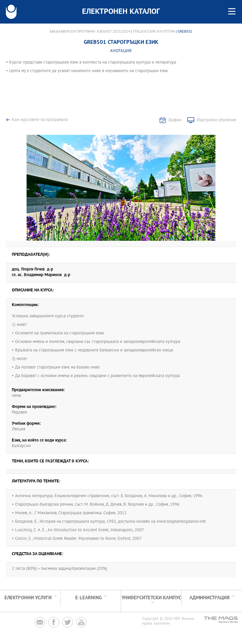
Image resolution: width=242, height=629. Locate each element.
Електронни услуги (28, 598)
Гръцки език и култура (154, 31)
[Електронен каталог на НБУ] (11, 12)
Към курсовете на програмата (40, 120)
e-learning (88, 598)
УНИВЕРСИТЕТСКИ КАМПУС (151, 598)
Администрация (209, 598)
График (175, 120)
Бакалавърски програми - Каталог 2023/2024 (90, 31)
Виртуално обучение (216, 120)
